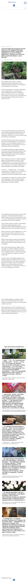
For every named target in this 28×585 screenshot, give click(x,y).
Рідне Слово (12, 2)
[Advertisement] (14, 28)
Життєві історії (18, 59)
